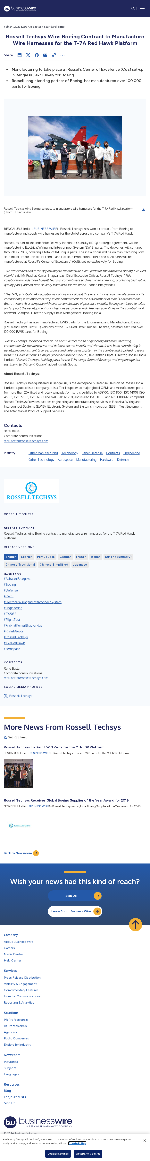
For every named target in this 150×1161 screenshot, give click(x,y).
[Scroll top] (135, 924)
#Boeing (10, 584)
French (81, 557)
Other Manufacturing (43, 453)
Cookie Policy (77, 1143)
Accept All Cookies (88, 1153)
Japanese (80, 564)
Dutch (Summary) (118, 557)
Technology (69, 453)
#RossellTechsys (16, 637)
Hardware (106, 460)
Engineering (131, 453)
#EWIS (8, 596)
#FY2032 (10, 614)
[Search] (133, 8)
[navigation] (142, 8)
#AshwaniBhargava (17, 579)
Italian (95, 557)
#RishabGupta (13, 631)
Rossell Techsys (20, 696)
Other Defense (92, 453)
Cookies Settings (58, 1153)
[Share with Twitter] (28, 55)
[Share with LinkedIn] (19, 55)
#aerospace (12, 649)
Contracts (113, 453)
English (10, 557)
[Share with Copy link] (54, 55)
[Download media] (143, 209)
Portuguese (46, 557)
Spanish (26, 557)
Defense (123, 460)
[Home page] (20, 8)
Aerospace (65, 460)
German (65, 557)
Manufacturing (86, 460)
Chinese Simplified (54, 564)
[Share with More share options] (62, 55)
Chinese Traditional (20, 564)
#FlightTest (12, 620)
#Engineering (13, 608)
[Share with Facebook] (37, 55)
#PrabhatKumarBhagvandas (23, 625)
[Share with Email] (45, 55)
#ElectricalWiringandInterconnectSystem (33, 602)
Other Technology (41, 460)
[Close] (145, 1140)
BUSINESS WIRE (45, 229)
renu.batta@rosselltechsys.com (26, 441)
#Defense (11, 590)
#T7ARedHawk (14, 643)
